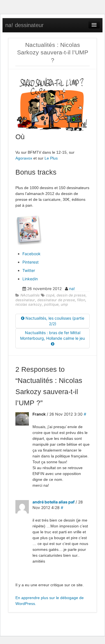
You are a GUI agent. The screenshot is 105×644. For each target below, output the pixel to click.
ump (64, 304)
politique (51, 304)
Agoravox (23, 158)
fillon (81, 300)
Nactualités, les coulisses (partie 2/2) (54, 321)
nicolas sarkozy (28, 304)
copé (50, 295)
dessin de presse (71, 295)
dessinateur (25, 300)
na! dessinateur (24, 25)
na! (72, 288)
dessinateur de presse (56, 300)
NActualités (30, 295)
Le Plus (51, 158)
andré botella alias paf (53, 502)
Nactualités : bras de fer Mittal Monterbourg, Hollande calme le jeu (52, 335)
